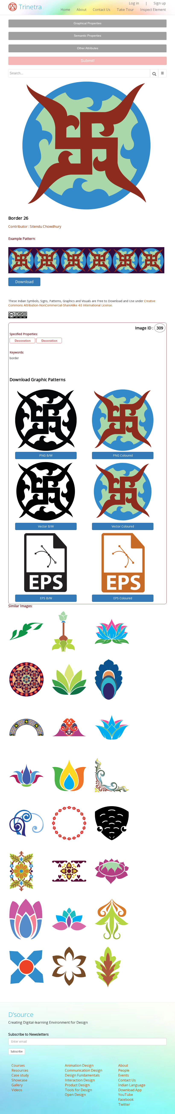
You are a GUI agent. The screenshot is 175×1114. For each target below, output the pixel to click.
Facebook (126, 1099)
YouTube (125, 1094)
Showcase (19, 1080)
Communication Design (83, 1070)
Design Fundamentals (82, 1075)
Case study (20, 1075)
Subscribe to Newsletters (28, 1034)
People (123, 1070)
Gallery (17, 1085)
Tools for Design (78, 1090)
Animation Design (79, 1065)
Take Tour (125, 9)
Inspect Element (153, 9)
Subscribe (17, 1051)
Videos (17, 1090)
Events (123, 1075)
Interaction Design (80, 1080)
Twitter (124, 1104)
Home (65, 9)
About (81, 9)
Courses (18, 1065)
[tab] (87, 23)
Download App (130, 1090)
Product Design (77, 1085)
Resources (20, 1070)
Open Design (75, 1094)
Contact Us (101, 9)
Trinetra (29, 6)
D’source (21, 1014)
